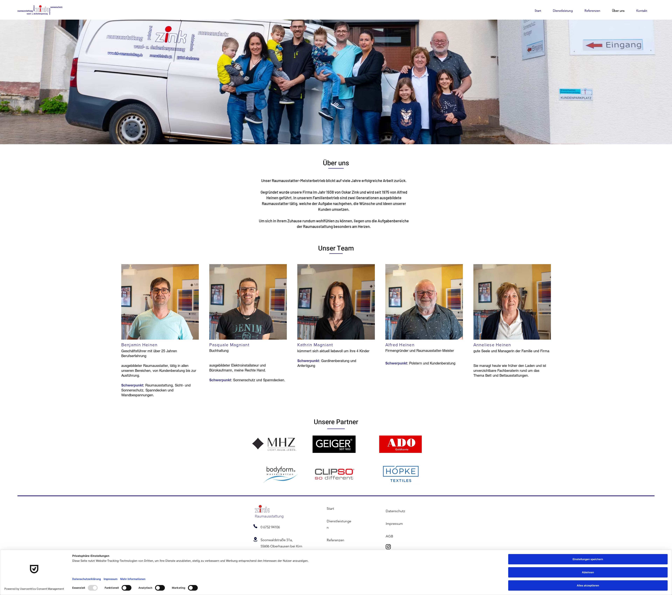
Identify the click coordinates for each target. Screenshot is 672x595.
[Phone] (255, 526)
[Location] (255, 539)
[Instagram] (388, 546)
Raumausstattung (269, 516)
